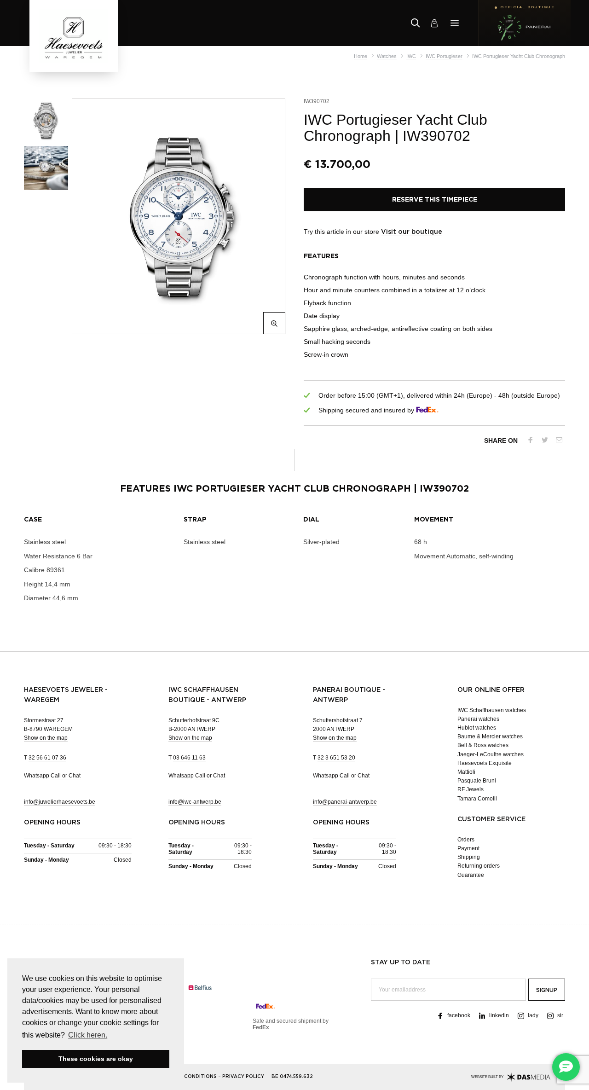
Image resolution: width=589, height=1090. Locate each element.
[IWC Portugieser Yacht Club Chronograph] (176, 216)
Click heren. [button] (87, 1035)
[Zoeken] (415, 23)
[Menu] (454, 23)
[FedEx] (427, 410)
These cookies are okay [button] (95, 1058)
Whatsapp (52, 775)
